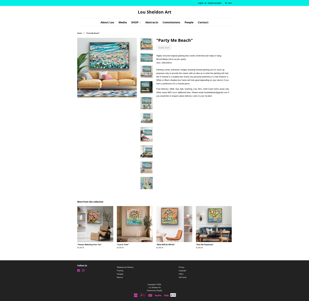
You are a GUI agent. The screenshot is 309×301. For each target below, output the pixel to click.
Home (79, 33)
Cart (230, 3)
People (189, 22)
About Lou (107, 22)
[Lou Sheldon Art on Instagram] (83, 271)
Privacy (181, 267)
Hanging (120, 274)
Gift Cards (182, 277)
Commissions (171, 22)
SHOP (135, 22)
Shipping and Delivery (125, 267)
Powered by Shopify (154, 290)
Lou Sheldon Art (154, 12)
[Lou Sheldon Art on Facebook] (78, 271)
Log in (201, 3)
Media (123, 22)
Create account (214, 3)
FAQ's (181, 274)
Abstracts (151, 22)
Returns (120, 277)
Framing (120, 271)
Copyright (182, 271)
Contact (203, 22)
